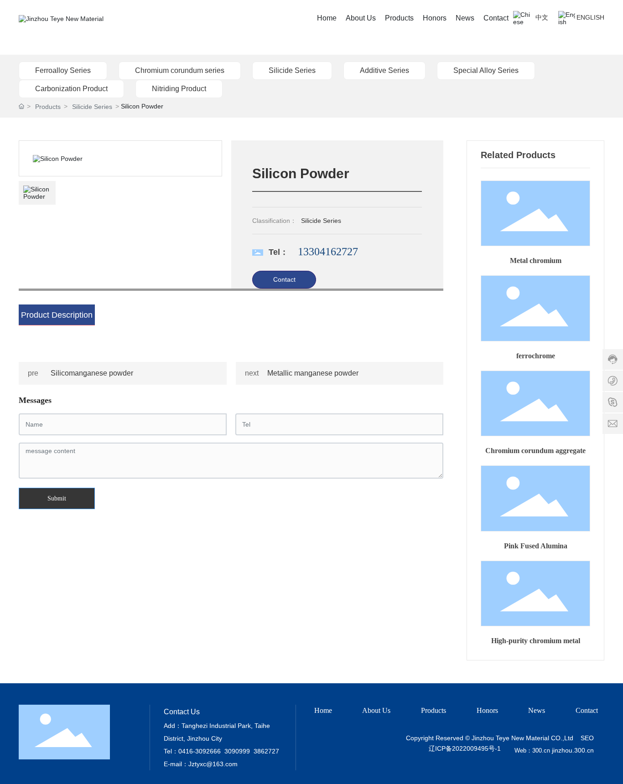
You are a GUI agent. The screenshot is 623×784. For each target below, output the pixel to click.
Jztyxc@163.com (213, 764)
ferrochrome (535, 356)
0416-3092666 (199, 751)
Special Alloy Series (486, 70)
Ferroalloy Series (63, 70)
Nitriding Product (179, 89)
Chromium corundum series (179, 70)
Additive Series (384, 70)
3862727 (266, 751)
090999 (239, 751)
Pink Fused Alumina (535, 546)
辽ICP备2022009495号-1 (464, 748)
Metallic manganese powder (312, 373)
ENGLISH (590, 17)
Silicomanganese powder (92, 373)
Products (48, 106)
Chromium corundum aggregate (535, 450)
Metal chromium (535, 260)
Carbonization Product (71, 89)
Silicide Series (292, 70)
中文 (541, 17)
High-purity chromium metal (535, 641)
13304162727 (328, 252)
